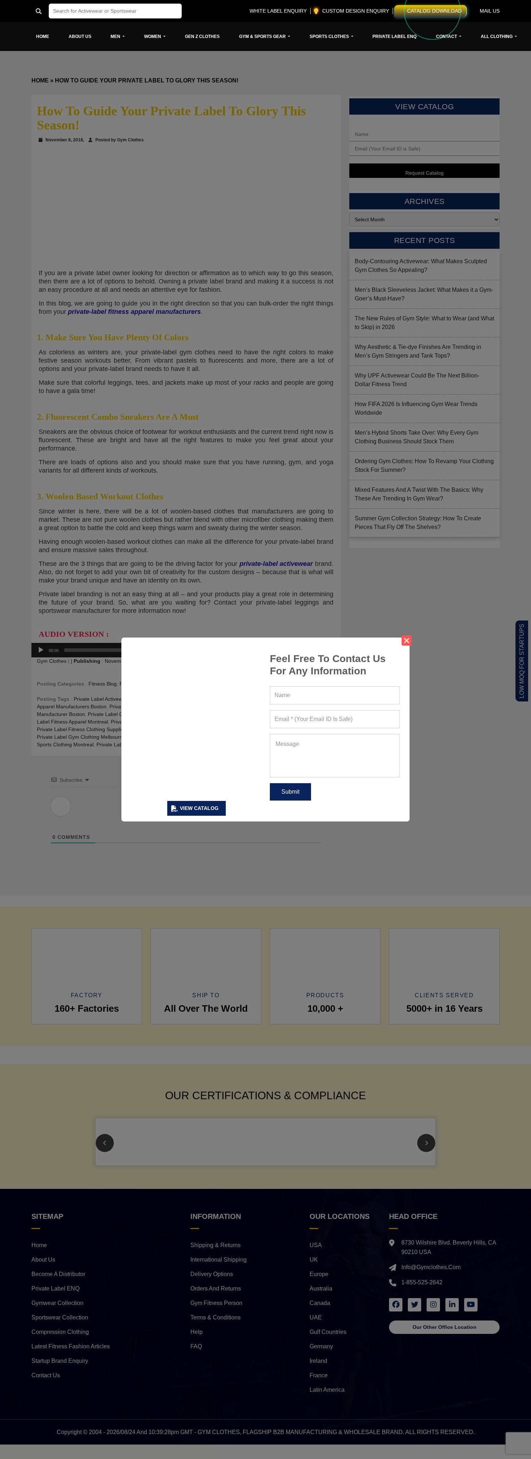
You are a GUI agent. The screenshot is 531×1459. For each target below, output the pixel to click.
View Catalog (199, 808)
